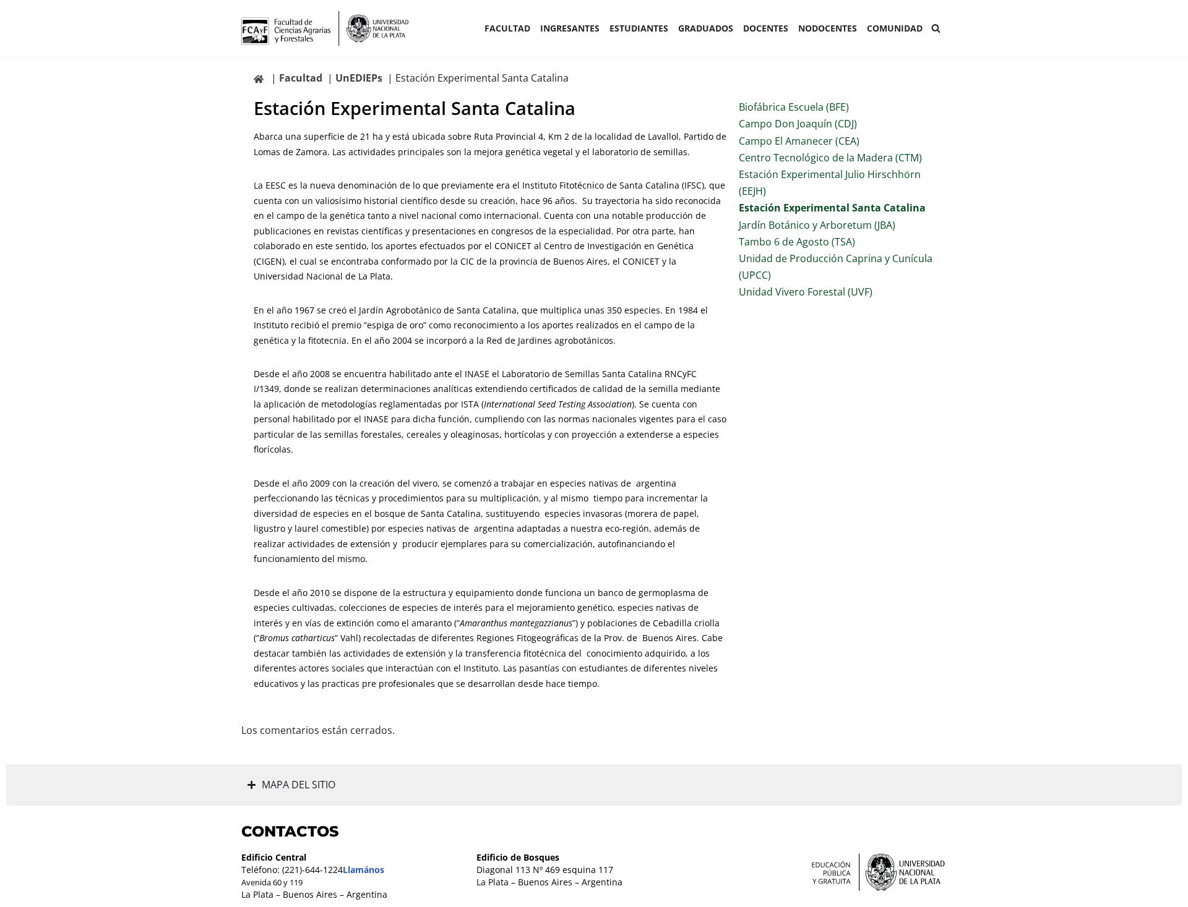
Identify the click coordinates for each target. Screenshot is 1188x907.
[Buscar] (935, 28)
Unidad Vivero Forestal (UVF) (805, 292)
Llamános (363, 869)
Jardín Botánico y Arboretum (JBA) (817, 225)
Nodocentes (827, 28)
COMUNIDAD (895, 28)
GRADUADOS (705, 28)
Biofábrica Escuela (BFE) (794, 107)
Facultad (507, 28)
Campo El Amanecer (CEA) (799, 141)
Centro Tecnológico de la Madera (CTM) (830, 157)
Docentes (765, 28)
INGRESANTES (570, 28)
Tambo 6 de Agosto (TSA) (797, 242)
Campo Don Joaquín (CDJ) (798, 123)
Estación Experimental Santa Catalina (832, 208)
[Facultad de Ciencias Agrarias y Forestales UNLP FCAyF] (324, 28)
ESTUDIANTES (638, 28)
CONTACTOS (290, 831)
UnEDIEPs (358, 78)
